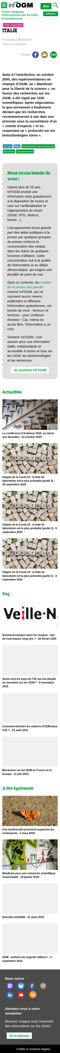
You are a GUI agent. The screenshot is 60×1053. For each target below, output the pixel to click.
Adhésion (51, 13)
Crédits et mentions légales (33, 1049)
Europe (8, 146)
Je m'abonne (19, 1036)
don (46, 6)
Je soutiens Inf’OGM (30, 370)
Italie (17, 146)
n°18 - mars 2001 (13, 25)
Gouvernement (25, 151)
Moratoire (9, 151)
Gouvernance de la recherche (38, 146)
